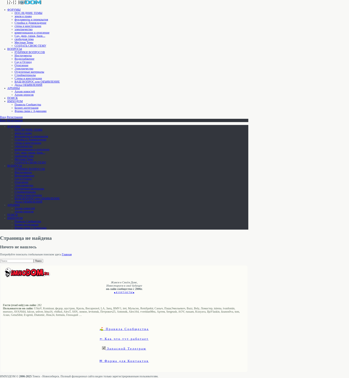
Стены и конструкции (28, 78)
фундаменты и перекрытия (31, 19)
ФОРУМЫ (14, 9)
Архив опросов (24, 94)
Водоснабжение (24, 58)
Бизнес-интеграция (26, 107)
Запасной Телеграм (125, 348)
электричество (24, 29)
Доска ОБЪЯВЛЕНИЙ (28, 84)
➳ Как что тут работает (124, 338)
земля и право (23, 16)
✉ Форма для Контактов (124, 361)
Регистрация (15, 117)
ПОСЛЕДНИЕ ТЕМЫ (28, 13)
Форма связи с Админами (31, 111)
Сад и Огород (23, 62)
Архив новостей (25, 91)
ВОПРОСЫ (14, 48)
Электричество (24, 68)
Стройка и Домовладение (30, 22)
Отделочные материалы (29, 71)
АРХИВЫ (13, 88)
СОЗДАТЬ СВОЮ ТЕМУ (30, 45)
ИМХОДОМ (15, 101)
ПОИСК (12, 98)
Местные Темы (24, 42)
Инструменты (23, 55)
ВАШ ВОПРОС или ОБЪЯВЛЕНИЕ (37, 81)
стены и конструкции (28, 26)
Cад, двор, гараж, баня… (30, 35)
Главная (67, 254)
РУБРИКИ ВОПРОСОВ (30, 52)
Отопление (21, 65)
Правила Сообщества (28, 104)
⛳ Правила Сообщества (124, 329)
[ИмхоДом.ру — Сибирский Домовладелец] (23, 3)
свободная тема (24, 39)
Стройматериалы (25, 75)
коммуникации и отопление (32, 32)
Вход (3, 117)
